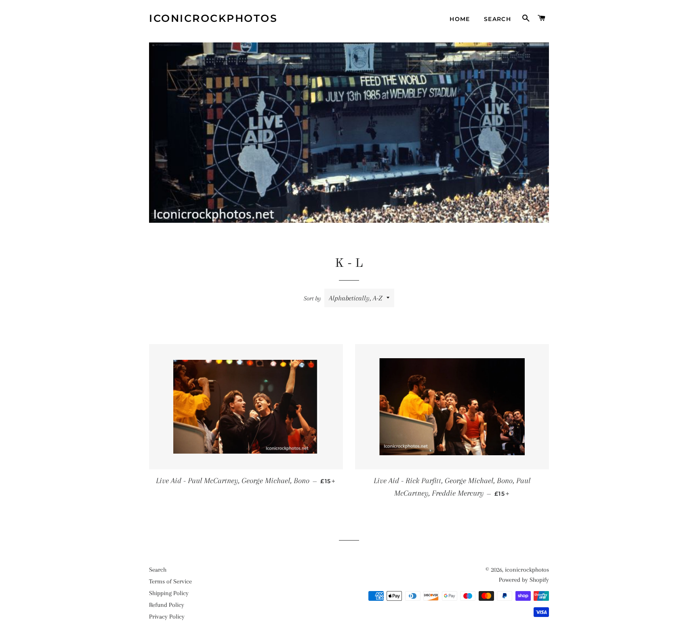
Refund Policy (166, 604)
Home (460, 19)
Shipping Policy (169, 593)
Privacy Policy (167, 616)
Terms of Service (170, 581)
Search (497, 19)
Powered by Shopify (524, 579)
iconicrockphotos (213, 18)
